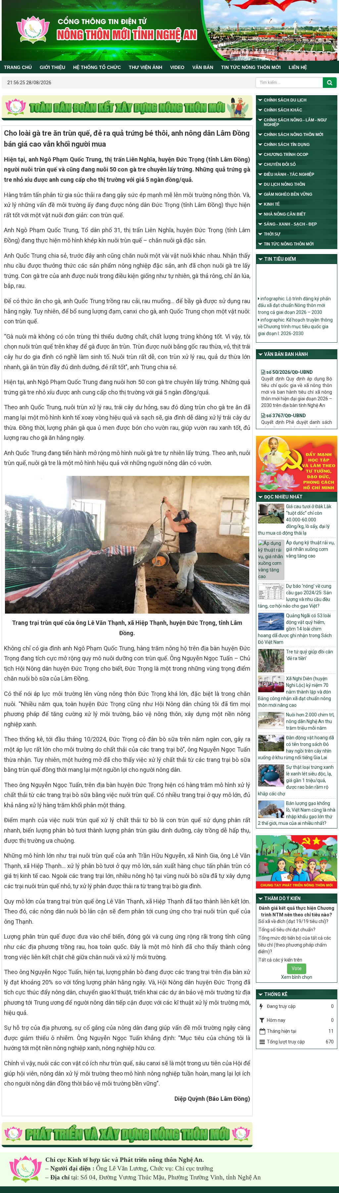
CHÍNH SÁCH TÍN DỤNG (287, 144)
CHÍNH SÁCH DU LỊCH (285, 100)
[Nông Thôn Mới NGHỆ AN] (25, 1168)
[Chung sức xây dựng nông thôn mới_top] (127, 108)
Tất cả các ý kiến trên (280, 959)
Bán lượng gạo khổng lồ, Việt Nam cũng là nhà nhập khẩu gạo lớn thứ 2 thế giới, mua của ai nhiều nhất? (296, 813)
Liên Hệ (298, 67)
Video (177, 67)
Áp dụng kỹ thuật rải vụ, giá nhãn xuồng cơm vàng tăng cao (310, 549)
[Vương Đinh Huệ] (127, 1135)
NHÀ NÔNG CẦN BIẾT (285, 214)
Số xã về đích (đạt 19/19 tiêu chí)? (293, 921)
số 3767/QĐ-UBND (285, 402)
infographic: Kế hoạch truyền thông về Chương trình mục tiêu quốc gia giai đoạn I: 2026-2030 (295, 319)
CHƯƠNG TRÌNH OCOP (286, 154)
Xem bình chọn (296, 977)
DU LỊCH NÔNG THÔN (284, 184)
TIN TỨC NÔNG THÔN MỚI (251, 67)
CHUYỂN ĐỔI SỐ (280, 164)
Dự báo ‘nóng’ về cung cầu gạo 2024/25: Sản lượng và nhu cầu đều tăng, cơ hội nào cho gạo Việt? (295, 596)
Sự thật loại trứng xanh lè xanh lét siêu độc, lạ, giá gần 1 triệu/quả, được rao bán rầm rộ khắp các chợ (296, 780)
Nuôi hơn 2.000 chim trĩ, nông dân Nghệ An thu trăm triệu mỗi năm (310, 721)
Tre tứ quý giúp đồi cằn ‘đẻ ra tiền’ (309, 655)
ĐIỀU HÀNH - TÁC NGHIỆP (289, 174)
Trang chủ (18, 67)
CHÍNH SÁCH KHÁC (283, 110)
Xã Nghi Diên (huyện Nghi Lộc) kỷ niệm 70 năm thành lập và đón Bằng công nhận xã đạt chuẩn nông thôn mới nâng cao (294, 692)
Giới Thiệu (52, 67)
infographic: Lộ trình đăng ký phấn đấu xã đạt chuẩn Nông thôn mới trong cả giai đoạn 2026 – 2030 (294, 298)
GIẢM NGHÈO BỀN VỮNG (288, 194)
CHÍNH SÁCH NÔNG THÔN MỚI (293, 134)
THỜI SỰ (272, 234)
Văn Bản (202, 67)
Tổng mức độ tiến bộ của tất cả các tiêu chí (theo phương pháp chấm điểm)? (294, 944)
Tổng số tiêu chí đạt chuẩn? (287, 929)
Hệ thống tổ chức (97, 67)
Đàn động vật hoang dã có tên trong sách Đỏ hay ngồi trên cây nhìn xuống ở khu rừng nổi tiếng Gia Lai (296, 747)
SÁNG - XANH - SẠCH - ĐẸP (290, 224)
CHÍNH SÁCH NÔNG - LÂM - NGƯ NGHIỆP (295, 122)
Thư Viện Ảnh (145, 67)
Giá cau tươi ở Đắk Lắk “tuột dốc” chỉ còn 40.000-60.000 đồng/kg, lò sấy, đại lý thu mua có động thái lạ (294, 520)
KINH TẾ (272, 204)
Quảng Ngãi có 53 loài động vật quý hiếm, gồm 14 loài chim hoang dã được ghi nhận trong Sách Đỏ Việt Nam (295, 629)
